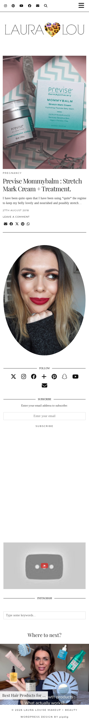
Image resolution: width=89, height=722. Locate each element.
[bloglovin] (44, 377)
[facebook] (34, 377)
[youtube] (75, 377)
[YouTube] (22, 6)
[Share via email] (5, 224)
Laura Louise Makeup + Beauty (50, 709)
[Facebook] (29, 6)
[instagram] (23, 377)
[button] (82, 6)
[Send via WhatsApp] (28, 224)
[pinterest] (54, 377)
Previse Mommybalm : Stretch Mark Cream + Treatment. (42, 185)
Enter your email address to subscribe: (44, 405)
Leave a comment (16, 216)
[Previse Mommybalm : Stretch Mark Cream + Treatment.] (44, 112)
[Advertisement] (44, 487)
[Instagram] (5, 6)
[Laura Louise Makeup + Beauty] (44, 27)
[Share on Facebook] (11, 224)
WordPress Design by (44, 716)
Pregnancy (12, 173)
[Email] (37, 6)
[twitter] (13, 377)
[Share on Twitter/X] (17, 224)
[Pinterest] (13, 6)
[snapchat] (64, 377)
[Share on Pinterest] (23, 224)
